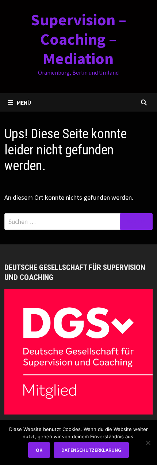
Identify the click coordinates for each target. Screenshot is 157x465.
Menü (24, 102)
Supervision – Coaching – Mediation (78, 39)
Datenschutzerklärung (91, 450)
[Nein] (148, 442)
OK (39, 450)
